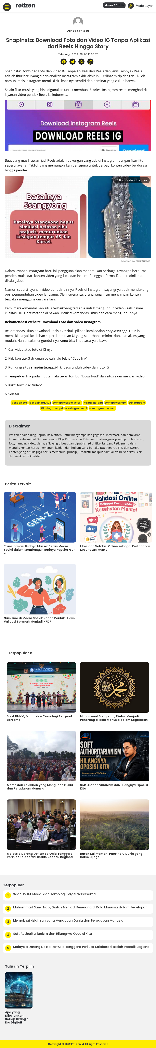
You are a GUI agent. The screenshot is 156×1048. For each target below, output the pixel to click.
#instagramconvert (102, 408)
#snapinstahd (93, 402)
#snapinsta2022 (40, 402)
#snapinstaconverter (67, 402)
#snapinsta (19, 402)
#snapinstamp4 (116, 402)
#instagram (137, 402)
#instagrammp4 (52, 408)
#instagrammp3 (76, 408)
